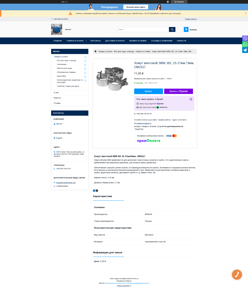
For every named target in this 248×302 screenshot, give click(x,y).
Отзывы (57, 103)
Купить (148, 91)
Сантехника (61, 64)
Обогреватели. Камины (66, 72)
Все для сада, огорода (124, 51)
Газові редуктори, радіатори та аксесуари (70, 81)
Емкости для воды (64, 68)
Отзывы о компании (161, 41)
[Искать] (172, 29)
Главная (57, 41)
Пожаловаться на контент (115, 283)
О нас (56, 92)
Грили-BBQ (61, 76)
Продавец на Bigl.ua (124, 281)
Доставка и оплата (115, 41)
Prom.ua (135, 279)
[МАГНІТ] (56, 34)
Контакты (96, 41)
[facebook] (94, 191)
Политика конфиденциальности (137, 283)
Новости (181, 41)
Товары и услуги (74, 41)
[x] (97, 191)
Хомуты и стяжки (143, 51)
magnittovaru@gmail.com (66, 183)
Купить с (174, 91)
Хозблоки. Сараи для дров (68, 86)
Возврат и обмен (138, 41)
